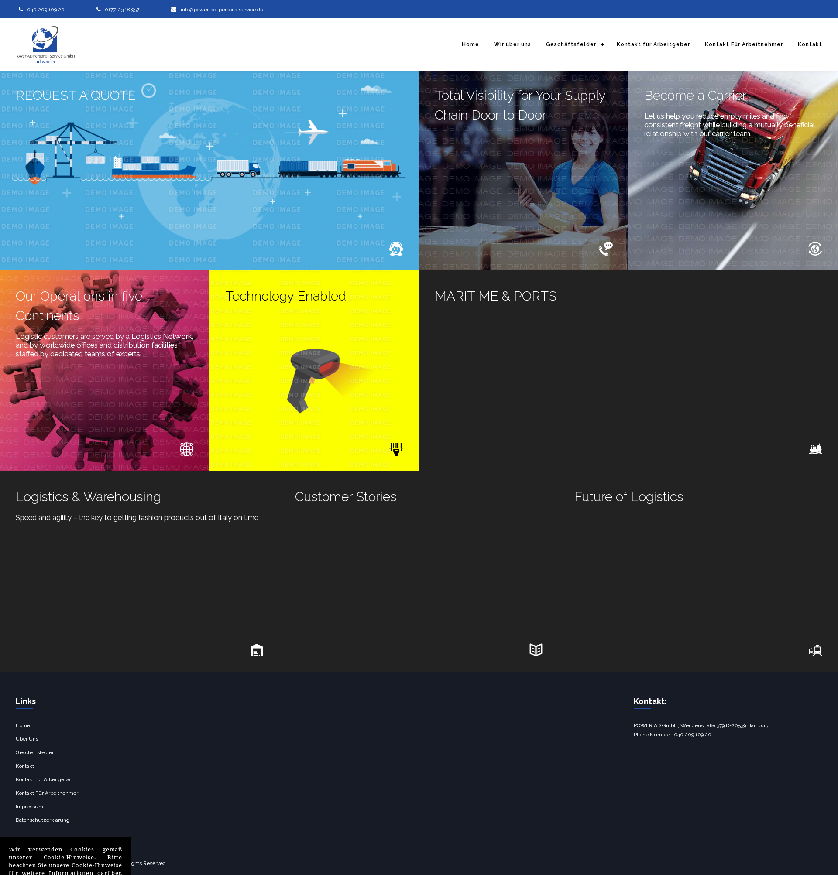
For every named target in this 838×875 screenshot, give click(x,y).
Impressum (29, 806)
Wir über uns (512, 44)
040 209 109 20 (46, 10)
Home (470, 44)
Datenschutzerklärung (42, 820)
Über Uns (27, 739)
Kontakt (810, 44)
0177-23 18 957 (122, 10)
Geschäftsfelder (571, 44)
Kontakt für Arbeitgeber (653, 44)
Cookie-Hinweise (97, 865)
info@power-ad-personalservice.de (222, 10)
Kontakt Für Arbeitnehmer (744, 44)
